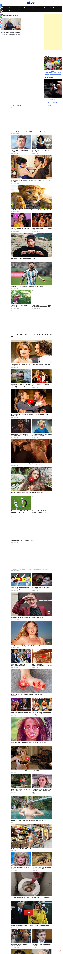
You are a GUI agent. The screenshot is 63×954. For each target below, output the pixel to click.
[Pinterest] (1, 22)
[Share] (1, 27)
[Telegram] (1, 24)
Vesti (10, 7)
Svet (25, 7)
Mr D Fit (49, 7)
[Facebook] (1, 5)
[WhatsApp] (1, 17)
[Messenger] (1, 7)
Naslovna (4, 7)
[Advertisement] (53, 32)
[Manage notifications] (60, 951)
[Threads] (1, 12)
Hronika (15, 7)
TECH (10, 10)
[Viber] (1, 14)
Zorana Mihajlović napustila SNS (10, 32)
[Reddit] (1, 19)
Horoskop (16, 10)
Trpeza (54, 7)
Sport (20, 7)
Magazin (35, 7)
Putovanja (4, 10)
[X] (1, 10)
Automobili (42, 7)
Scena (30, 7)
